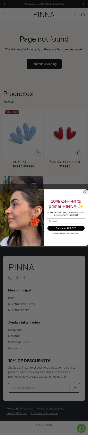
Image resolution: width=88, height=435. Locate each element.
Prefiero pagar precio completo (66, 233)
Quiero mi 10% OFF (66, 228)
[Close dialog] (85, 192)
